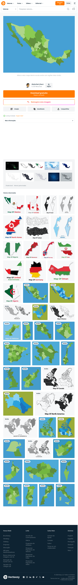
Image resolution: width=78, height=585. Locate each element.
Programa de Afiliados (29, 543)
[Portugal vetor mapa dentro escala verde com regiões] (30, 494)
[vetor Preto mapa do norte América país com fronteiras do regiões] (55, 402)
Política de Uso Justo (65, 578)
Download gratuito (39, 94)
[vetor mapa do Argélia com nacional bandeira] (12, 292)
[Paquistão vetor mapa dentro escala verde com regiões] (12, 329)
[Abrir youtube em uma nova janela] (43, 576)
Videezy (5, 540)
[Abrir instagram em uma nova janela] (27, 576)
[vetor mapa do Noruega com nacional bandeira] (48, 249)
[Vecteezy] (3, 3)
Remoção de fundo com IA (7, 559)
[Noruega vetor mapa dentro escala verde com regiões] (68, 352)
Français (69, 546)
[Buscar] (68, 9)
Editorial (38, 3)
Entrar (68, 3)
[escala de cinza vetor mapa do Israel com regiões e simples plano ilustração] (67, 203)
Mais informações (10, 119)
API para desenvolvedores (9, 550)
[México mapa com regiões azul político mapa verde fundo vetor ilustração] (62, 292)
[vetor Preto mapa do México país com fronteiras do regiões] (62, 311)
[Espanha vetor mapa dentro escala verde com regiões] (17, 352)
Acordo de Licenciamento (30, 535)
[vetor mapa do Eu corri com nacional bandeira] (66, 249)
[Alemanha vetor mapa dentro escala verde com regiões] (12, 494)
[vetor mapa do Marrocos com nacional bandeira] (31, 249)
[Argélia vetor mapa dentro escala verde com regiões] (65, 329)
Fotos (19, 3)
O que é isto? (19, 116)
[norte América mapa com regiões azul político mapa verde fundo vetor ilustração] (40, 311)
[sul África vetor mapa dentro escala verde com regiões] (64, 447)
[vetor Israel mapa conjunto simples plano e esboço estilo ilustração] (63, 226)
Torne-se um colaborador (51, 546)
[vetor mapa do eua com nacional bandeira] (13, 269)
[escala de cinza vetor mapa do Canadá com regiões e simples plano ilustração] (39, 447)
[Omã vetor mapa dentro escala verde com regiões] (12, 469)
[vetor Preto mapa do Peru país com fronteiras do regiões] (37, 226)
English (68, 534)
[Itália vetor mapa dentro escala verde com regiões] (65, 494)
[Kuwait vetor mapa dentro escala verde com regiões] (14, 447)
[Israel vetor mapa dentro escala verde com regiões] (67, 469)
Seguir (49, 86)
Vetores (9, 3)
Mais (67, 549)
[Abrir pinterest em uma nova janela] (33, 576)
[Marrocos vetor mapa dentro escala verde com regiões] (46, 494)
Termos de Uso (53, 577)
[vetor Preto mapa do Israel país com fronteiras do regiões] (50, 203)
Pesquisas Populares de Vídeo (29, 561)
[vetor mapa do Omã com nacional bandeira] (61, 269)
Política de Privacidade (66, 577)
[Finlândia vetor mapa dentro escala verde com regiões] (27, 329)
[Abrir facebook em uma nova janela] (24, 576)
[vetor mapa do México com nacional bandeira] (13, 203)
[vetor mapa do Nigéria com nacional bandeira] (12, 249)
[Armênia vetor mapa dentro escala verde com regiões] (43, 329)
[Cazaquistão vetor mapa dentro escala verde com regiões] (41, 469)
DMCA (27, 539)
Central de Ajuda (50, 535)
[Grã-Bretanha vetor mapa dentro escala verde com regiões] (11, 377)
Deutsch (69, 543)
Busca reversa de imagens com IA (9, 555)
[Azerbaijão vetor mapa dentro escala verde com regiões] (46, 352)
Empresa (6, 543)
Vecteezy (6, 537)
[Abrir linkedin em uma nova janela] (30, 576)
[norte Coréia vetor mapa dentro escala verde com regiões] (31, 377)
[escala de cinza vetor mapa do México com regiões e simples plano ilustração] (17, 311)
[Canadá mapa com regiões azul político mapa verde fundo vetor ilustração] (66, 426)
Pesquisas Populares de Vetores (29, 548)
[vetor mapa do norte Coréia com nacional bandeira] (13, 226)
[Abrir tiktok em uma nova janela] (37, 576)
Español (69, 537)
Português (69, 540)
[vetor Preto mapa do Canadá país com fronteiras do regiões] (59, 377)
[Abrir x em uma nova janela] (40, 576)
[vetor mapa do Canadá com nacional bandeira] (33, 203)
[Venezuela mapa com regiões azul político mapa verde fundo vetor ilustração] (18, 402)
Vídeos (28, 3)
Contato (49, 539)
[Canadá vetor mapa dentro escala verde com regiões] (47, 426)
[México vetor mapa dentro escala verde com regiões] (35, 292)
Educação (6, 546)
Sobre (49, 542)
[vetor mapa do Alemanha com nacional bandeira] (36, 269)
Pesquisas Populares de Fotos (29, 555)
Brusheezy (6, 534)
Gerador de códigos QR (7, 564)
